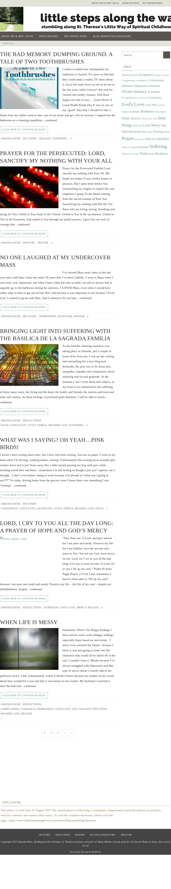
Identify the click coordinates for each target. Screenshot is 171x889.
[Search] (166, 54)
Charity (157, 75)
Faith (5, 425)
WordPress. (96, 852)
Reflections (32, 420)
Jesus (144, 118)
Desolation (154, 85)
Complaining (10, 709)
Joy (150, 118)
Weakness (161, 153)
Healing (45, 138)
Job (74, 709)
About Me (126, 835)
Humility (136, 118)
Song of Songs (129, 147)
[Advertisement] (146, 186)
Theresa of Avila (130, 153)
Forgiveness (142, 98)
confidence (9, 508)
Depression (47, 316)
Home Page (8, 43)
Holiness (147, 111)
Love (146, 125)
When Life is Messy (29, 622)
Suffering (60, 138)
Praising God (58, 425)
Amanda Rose (11, 138)
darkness (51, 607)
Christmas (165, 75)
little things (37, 425)
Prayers (29, 242)
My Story (30, 138)
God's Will (150, 105)
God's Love (18, 425)
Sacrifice (163, 139)
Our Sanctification (92, 709)
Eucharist (154, 91)
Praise (149, 132)
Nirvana (85, 852)
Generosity (154, 97)
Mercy (81, 607)
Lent (155, 118)
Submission (142, 147)
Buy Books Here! (153, 3)
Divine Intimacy (134, 91)
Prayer (43, 242)
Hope (126, 118)
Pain (144, 131)
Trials (144, 153)
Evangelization (129, 97)
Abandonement (130, 74)
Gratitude (64, 316)
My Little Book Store (102, 835)
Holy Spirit (160, 111)
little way (137, 125)
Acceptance (146, 74)
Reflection (150, 139)
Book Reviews (130, 3)
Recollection (139, 139)
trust (99, 508)
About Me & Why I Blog (105, 3)
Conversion (156, 80)
